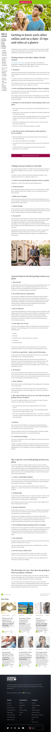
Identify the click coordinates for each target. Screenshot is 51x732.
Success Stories (23, 710)
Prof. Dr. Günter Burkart (7, 625)
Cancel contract (36, 712)
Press (20, 707)
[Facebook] (11, 728)
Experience (22, 705)
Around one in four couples (18, 62)
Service (21, 712)
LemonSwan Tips (11, 710)
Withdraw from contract (37, 715)
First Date (9, 705)
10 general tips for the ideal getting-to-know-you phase (4, 61)
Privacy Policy (35, 717)
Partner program (36, 705)
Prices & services (36, 710)
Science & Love (10, 719)
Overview (9, 703)
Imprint (33, 707)
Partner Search (10, 707)
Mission (21, 703)
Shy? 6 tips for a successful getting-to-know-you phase (4, 71)
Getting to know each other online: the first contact (4, 43)
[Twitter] (8, 728)
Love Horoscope (11, 717)
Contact (34, 703)
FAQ (20, 715)
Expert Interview (11, 715)
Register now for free (26, 2)
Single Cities (10, 712)
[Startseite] (1, 2)
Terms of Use (35, 722)
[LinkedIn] (19, 728)
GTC (33, 719)
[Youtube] (23, 728)
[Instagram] (15, 728)
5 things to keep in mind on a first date (4, 53)
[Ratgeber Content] (8, 608)
